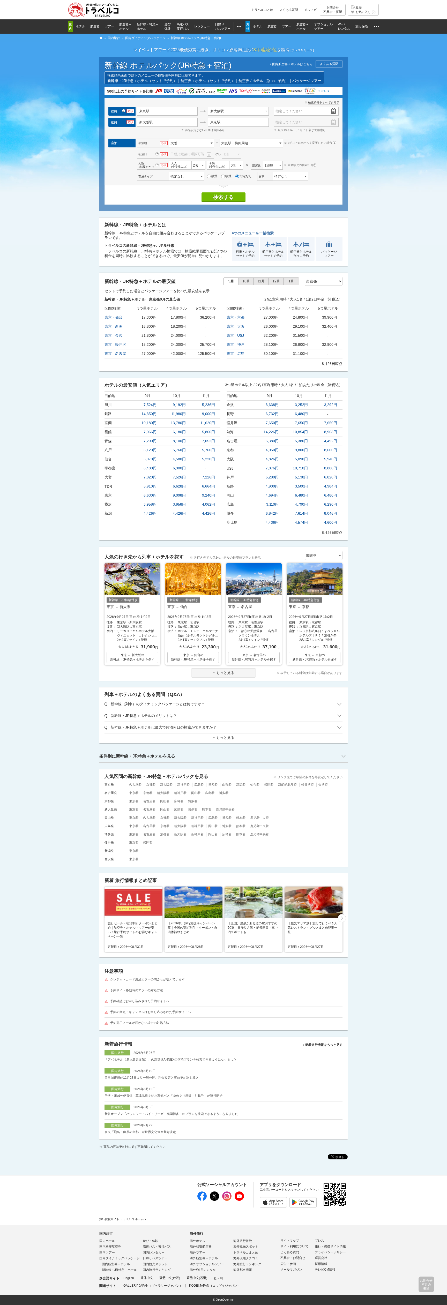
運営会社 (321, 1258)
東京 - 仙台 (113, 317)
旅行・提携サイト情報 (330, 1246)
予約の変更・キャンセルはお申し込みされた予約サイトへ (150, 1012)
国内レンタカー (154, 1252)
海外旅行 (196, 1233)
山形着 (227, 784)
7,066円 (150, 432)
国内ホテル (107, 1241)
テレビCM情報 (325, 1269)
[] (302, 50)
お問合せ (332, 9)
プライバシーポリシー (330, 1252)
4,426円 (150, 513)
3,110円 (272, 504)
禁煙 (214, 176)
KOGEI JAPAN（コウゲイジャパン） (214, 1285)
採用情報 (321, 1264)
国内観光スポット (155, 1264)
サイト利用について (294, 1246)
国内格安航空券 (110, 1246)
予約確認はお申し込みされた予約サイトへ (139, 1001)
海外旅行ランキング (247, 1264)
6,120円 (150, 450)
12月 (276, 281)
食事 (261, 176)
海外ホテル (197, 1241)
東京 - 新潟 (113, 326)
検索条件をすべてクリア (323, 102)
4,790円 (301, 504)
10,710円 (300, 468)
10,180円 (149, 423)
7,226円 (208, 477)
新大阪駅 (217, 111)
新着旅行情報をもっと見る (323, 1045)
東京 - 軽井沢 (115, 344)
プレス (319, 1240)
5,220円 (208, 459)
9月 (231, 281)
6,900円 (179, 468)
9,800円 (301, 450)
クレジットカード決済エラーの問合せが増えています (147, 979)
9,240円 (208, 495)
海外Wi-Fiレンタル (203, 1270)
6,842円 (272, 513)
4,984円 (330, 486)
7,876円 (272, 468)
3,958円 (150, 504)
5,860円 (208, 432)
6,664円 (208, 486)
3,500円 (301, 486)
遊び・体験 (150, 1241)
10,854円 (300, 432)
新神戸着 (183, 784)
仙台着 (254, 784)
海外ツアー (197, 1252)
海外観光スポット (245, 1246)
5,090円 (301, 459)
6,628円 (179, 486)
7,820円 (150, 477)
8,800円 (330, 468)
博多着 (213, 784)
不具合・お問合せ (292, 1258)
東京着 (133, 793)
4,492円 (330, 441)
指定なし (246, 176)
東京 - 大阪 (235, 326)
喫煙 (228, 176)
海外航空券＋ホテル (204, 1258)
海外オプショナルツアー (207, 1264)
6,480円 (150, 468)
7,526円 (179, 477)
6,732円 (272, 414)
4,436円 (272, 522)
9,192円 (179, 405)
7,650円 (272, 423)
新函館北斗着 (287, 784)
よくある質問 (288, 9)
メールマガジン (291, 1269)
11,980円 (178, 414)
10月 (246, 281)
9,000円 (208, 414)
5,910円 (150, 486)
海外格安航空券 (201, 1246)
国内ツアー (107, 1252)
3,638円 (272, 405)
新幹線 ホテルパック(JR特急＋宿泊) (168, 65)
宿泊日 (142, 154)
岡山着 (195, 793)
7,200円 (150, 441)
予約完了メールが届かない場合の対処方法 (139, 1023)
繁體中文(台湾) (169, 1278)
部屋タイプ (145, 176)
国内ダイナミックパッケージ (119, 1258)
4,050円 (272, 450)
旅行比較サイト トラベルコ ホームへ (122, 1219)
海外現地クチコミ (245, 1258)
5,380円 (272, 441)
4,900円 (272, 486)
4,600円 (330, 522)
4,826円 (272, 459)
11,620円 (207, 423)
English (128, 1278)
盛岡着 (268, 784)
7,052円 (208, 441)
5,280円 (272, 477)
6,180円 (179, 432)
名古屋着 (135, 784)
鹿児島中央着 (225, 809)
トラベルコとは (262, 9)
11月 (261, 281)
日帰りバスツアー (155, 1258)
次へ (342, 918)
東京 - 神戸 (235, 344)
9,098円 (179, 495)
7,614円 (301, 513)
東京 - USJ (235, 335)
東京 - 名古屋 (115, 353)
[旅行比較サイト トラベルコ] (100, 38)
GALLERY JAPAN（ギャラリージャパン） (153, 1285)
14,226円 (271, 432)
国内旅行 (106, 1233)
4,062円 (208, 504)
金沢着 (323, 784)
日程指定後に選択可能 (187, 154)
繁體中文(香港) (197, 1278)
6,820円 (330, 477)
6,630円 (150, 495)
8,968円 (330, 432)
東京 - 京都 (235, 317)
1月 (291, 281)
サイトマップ (289, 1240)
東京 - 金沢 (113, 335)
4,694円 (272, 495)
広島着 (199, 784)
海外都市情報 (242, 1270)
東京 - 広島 (235, 353)
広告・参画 (288, 1264)
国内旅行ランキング (157, 1270)
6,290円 (330, 504)
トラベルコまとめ (245, 1252)
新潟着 (240, 784)
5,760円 (179, 450)
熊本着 (206, 809)
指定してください (288, 111)
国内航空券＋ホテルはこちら (292, 64)
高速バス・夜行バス (157, 1246)
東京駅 (215, 122)
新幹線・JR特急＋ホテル (119, 1270)
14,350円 (149, 414)
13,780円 (178, 423)
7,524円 (150, 405)
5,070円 (150, 459)
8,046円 (330, 513)
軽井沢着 (307, 784)
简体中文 (146, 1278)
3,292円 (330, 405)
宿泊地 (142, 143)
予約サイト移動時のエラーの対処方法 (136, 990)
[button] (342, 918)
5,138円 (301, 477)
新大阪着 (166, 784)
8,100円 (179, 441)
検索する (223, 197)
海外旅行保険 (242, 1241)
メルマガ (310, 9)
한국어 (218, 1278)
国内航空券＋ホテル (116, 1264)
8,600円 (330, 450)
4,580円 (179, 459)
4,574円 (301, 522)
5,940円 (330, 459)
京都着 (150, 784)
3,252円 (301, 405)
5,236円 (208, 405)
